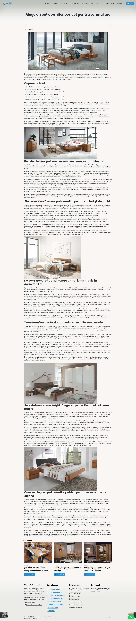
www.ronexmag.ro (76, 607)
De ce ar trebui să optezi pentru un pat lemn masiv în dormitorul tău (45, 92)
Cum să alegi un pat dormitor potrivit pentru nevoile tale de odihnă (45, 99)
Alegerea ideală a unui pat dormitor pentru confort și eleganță (43, 89)
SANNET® (34, 619)
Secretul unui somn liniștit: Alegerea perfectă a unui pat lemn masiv (45, 97)
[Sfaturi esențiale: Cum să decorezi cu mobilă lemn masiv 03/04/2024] (4, 615)
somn (62, 536)
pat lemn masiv (82, 77)
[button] (131, 617)
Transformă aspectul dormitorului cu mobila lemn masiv (42, 94)
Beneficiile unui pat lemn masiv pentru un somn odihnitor (42, 87)
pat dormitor (95, 74)
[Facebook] (109, 617)
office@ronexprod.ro (77, 602)
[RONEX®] (7, 3)
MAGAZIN (129, 3)
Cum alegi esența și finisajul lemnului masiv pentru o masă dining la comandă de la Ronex (36, 569)
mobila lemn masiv (89, 322)
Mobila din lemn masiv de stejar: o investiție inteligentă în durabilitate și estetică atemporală (97, 569)
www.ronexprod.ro (76, 605)
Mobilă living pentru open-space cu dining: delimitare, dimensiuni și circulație (67, 569)
